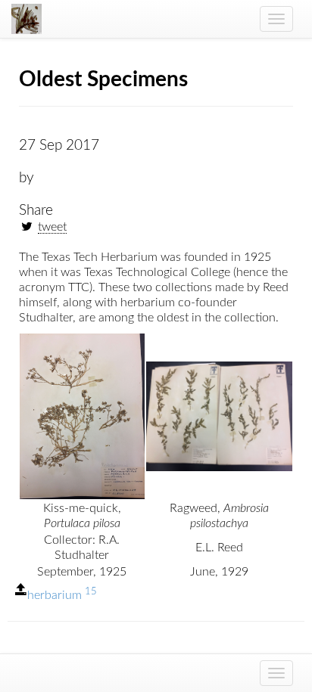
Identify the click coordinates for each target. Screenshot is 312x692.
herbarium (62, 595)
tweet (52, 227)
